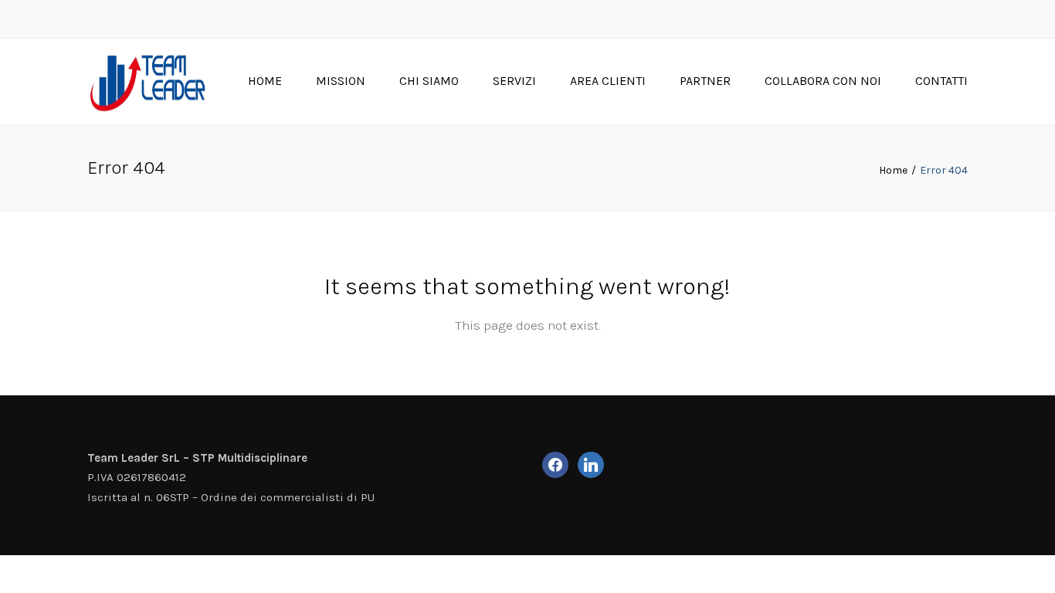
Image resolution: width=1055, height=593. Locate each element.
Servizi (514, 80)
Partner (705, 80)
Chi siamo (429, 80)
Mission (340, 80)
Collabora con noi (823, 80)
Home (265, 80)
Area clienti (608, 80)
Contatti (941, 80)
